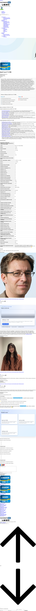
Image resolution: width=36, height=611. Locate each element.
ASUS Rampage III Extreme (6, 110)
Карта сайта (3, 12)
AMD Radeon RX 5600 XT (6, 131)
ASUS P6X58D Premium (5, 115)
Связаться (1, 336)
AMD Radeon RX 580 (5, 125)
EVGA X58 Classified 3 (5, 112)
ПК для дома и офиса (7, 17)
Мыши (5, 30)
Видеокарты (5, 23)
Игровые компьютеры (7, 18)
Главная (3, 11)
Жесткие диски (6, 26)
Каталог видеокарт (6, 34)
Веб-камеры (5, 31)
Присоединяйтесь (23, 406)
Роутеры (3, 32)
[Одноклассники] (1, 464)
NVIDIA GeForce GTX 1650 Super (7, 123)
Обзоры (3, 33)
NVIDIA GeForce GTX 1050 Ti (6, 136)
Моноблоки (5, 19)
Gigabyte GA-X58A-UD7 (5, 113)
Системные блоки (6, 27)
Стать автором (2, 396)
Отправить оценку (2, 446)
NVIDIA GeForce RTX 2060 (6, 133)
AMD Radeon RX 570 (5, 126)
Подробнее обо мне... (29, 334)
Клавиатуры (5, 29)
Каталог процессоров (7, 35)
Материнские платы (7, 22)
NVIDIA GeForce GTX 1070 (6, 128)
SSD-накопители (6, 25)
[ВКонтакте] (0, 464)
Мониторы (5, 28)
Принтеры (5, 36)
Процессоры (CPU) (6, 21)
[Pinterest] (4, 464)
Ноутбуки (3, 20)
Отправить (26, 610)
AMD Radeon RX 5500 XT (6, 134)
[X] (3, 464)
